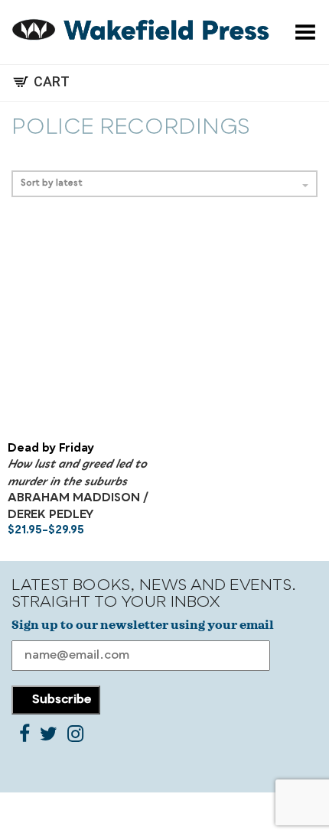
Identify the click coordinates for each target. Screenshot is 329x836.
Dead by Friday (51, 449)
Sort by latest (52, 184)
